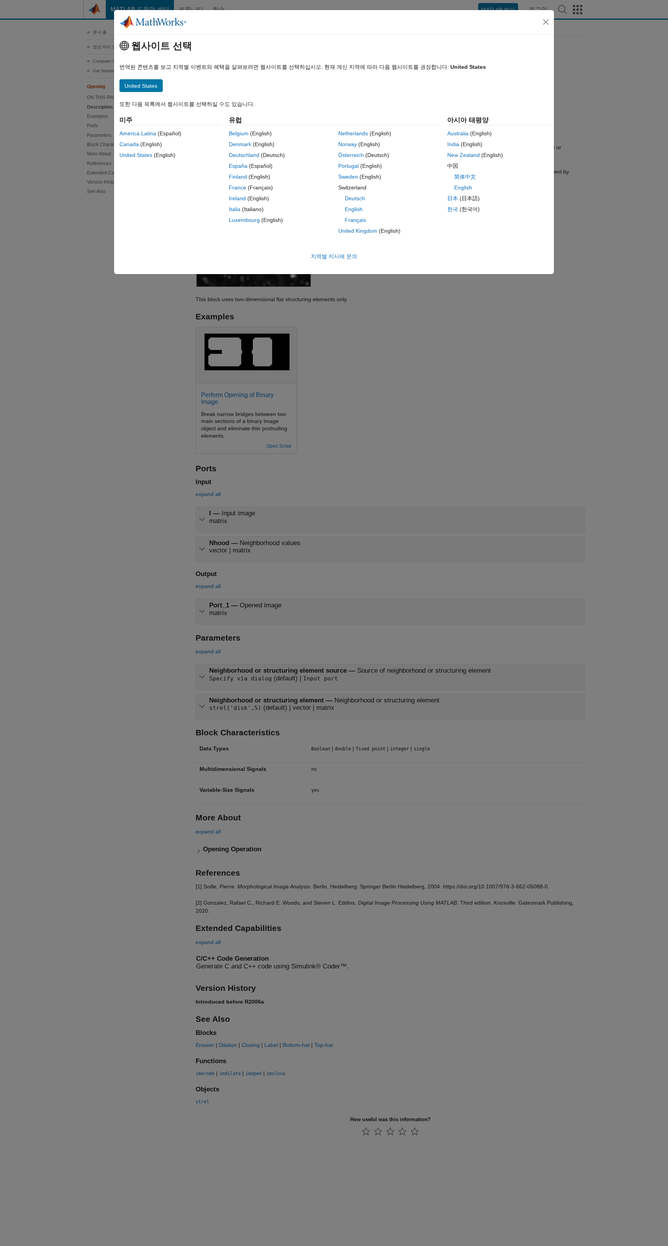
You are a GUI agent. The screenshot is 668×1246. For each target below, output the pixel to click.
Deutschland (244, 155)
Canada (129, 144)
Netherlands (353, 133)
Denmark (240, 144)
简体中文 (465, 177)
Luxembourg (244, 220)
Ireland (237, 198)
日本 (452, 198)
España (238, 166)
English (354, 209)
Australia (458, 133)
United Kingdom (357, 231)
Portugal (348, 166)
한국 (452, 209)
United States (135, 155)
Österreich (351, 155)
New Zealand (463, 155)
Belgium (239, 133)
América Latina (137, 133)
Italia (234, 209)
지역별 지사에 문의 (334, 256)
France (237, 187)
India (453, 144)
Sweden (348, 177)
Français (355, 220)
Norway (347, 144)
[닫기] (545, 22)
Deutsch (355, 198)
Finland (238, 177)
